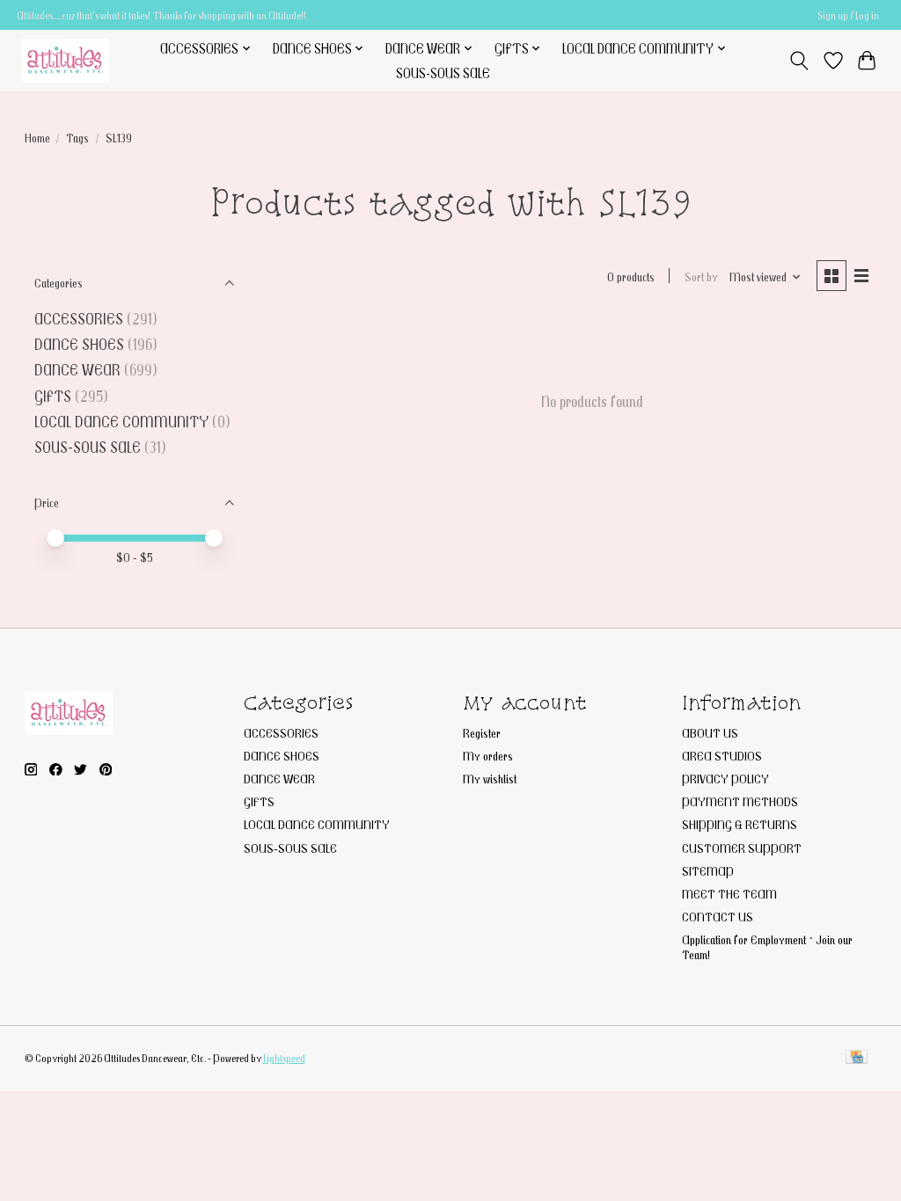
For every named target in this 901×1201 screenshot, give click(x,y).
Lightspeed (284, 1058)
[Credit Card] (857, 1058)
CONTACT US (717, 916)
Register (482, 732)
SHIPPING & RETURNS (739, 824)
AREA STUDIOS (722, 755)
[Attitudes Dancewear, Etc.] (65, 60)
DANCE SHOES (79, 344)
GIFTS (52, 396)
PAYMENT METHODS (740, 801)
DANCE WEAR (77, 369)
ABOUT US (710, 732)
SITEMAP (708, 870)
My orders (488, 755)
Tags (77, 137)
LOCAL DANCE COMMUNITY (121, 421)
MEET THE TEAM (729, 893)
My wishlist (489, 778)
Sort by (701, 276)
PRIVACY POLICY (725, 778)
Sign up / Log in (848, 15)
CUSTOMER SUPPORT (742, 848)
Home (37, 137)
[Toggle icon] (798, 60)
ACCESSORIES (78, 318)
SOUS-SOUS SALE (443, 73)
